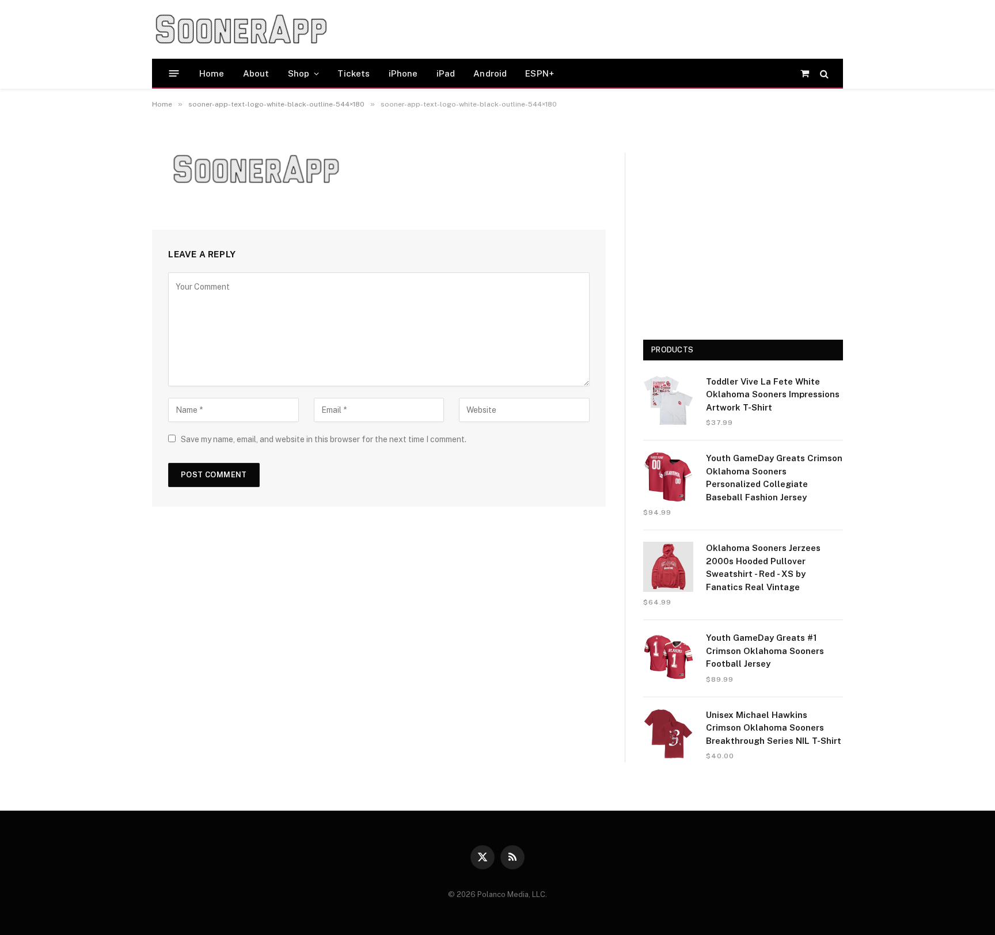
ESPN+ (539, 73)
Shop (299, 73)
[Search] (823, 73)
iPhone (403, 73)
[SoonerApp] (241, 29)
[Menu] (174, 73)
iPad (445, 73)
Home (212, 73)
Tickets (353, 73)
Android (490, 73)
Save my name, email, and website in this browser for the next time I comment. (323, 439)
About (256, 73)
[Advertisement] (557, 29)
